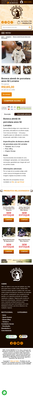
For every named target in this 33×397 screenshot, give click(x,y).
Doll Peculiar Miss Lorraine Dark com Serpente (8, 208)
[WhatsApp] (11, 22)
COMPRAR (8, 219)
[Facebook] (2, 22)
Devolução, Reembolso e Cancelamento (6, 328)
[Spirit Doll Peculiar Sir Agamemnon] (8, 228)
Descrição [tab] (7, 114)
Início (2, 37)
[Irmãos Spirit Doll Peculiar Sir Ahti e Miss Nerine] (24, 196)
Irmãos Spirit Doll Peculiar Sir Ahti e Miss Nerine (24, 208)
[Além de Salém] (16, 6)
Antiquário (8, 37)
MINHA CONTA (28, 2)
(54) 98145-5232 (13, 3)
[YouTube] (8, 22)
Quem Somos (7, 317)
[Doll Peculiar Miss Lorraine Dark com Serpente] (8, 196)
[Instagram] (5, 22)
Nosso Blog (6, 319)
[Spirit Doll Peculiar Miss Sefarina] (24, 228)
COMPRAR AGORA (12, 101)
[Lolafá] (16, 260)
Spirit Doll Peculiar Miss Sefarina (24, 240)
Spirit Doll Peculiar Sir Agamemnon (8, 240)
